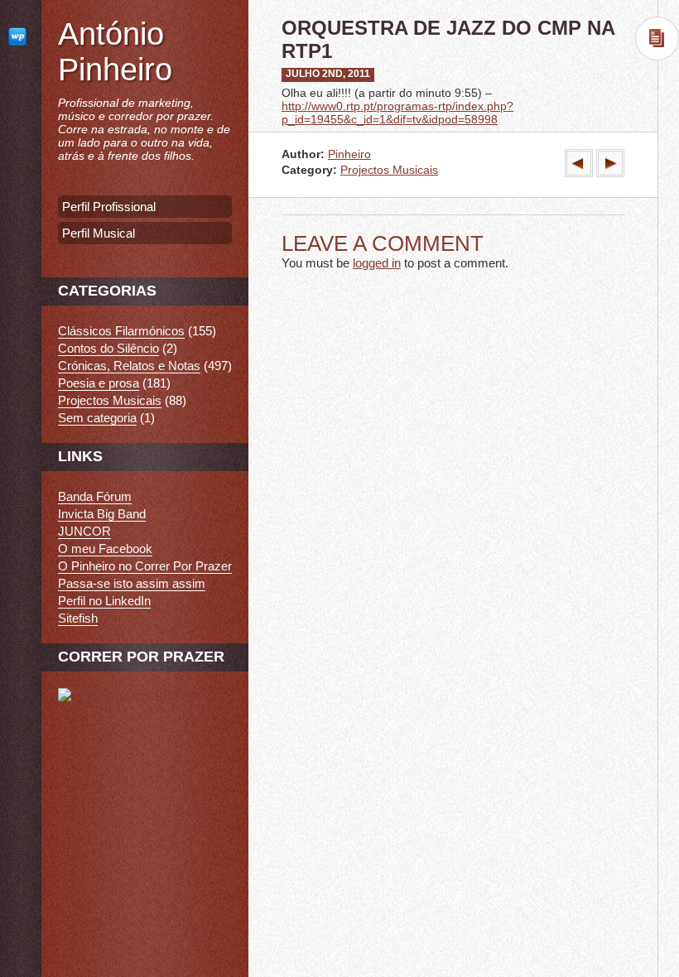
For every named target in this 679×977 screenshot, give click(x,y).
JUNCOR (84, 531)
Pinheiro (349, 154)
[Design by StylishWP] (20, 36)
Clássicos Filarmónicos (121, 331)
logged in (377, 263)
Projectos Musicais (389, 170)
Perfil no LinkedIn (104, 601)
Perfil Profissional (109, 207)
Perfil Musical (98, 233)
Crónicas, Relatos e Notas (129, 366)
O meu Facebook (105, 548)
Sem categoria (97, 418)
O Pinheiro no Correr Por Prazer (145, 566)
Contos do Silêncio (108, 348)
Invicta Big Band (102, 514)
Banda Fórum (95, 496)
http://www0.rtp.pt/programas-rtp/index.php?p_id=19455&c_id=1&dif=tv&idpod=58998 (397, 112)
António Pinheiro (115, 52)
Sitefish (78, 618)
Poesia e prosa (98, 383)
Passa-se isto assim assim (131, 583)
